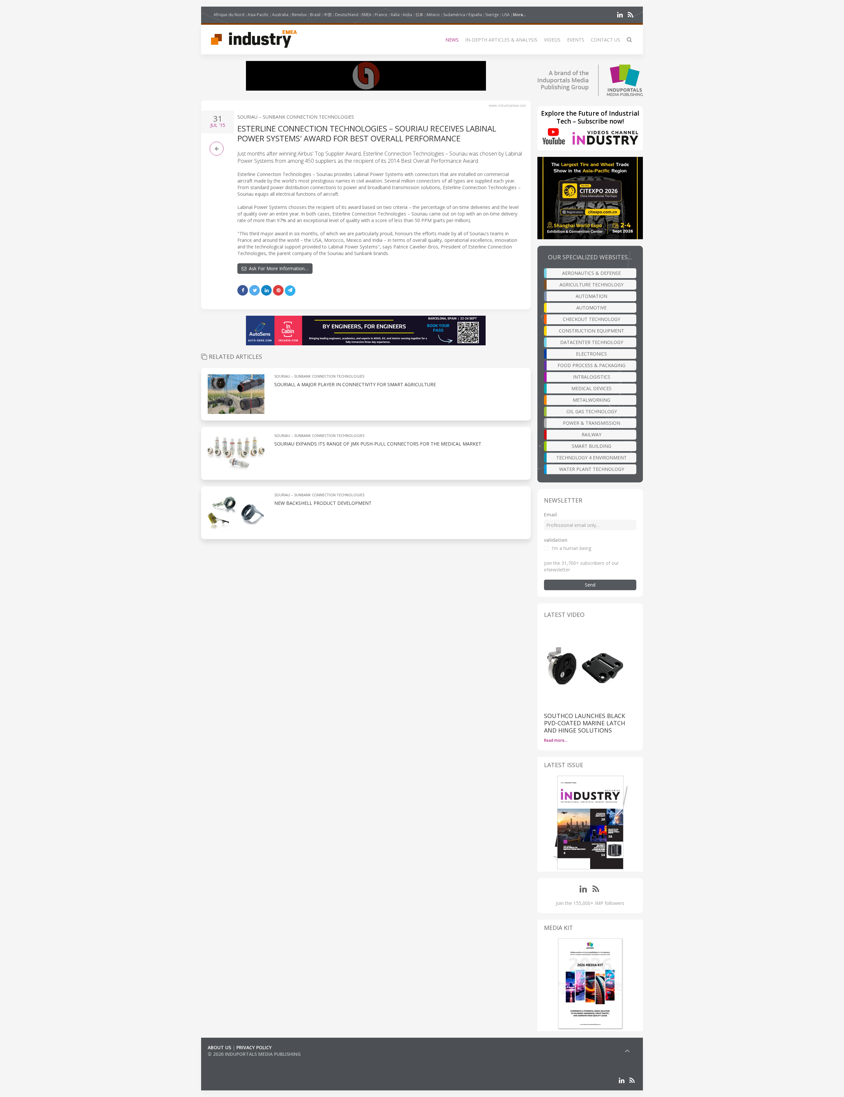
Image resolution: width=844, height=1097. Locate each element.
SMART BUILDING (591, 446)
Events (575, 40)
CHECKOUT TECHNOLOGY (591, 319)
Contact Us (605, 40)
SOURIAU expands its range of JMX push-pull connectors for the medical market (377, 444)
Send (590, 585)
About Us (219, 1047)
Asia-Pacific (258, 14)
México (433, 14)
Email (550, 514)
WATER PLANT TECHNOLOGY (591, 469)
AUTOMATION (591, 296)
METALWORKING (591, 400)
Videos (552, 40)
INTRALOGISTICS (591, 377)
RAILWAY (591, 434)
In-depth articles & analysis (501, 40)
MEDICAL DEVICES (591, 388)
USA (506, 14)
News (452, 40)
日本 (419, 14)
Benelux (299, 14)
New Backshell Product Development (323, 503)
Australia (280, 14)
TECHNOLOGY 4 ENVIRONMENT (591, 457)
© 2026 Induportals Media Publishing (254, 1054)
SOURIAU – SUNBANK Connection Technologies (295, 117)
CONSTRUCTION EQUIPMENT (591, 331)
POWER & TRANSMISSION (591, 423)
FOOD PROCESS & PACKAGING (591, 365)
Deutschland (346, 14)
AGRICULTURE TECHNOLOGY (591, 284)
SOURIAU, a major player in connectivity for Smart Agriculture (355, 384)
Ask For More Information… (277, 268)
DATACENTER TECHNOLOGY (591, 342)
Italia (395, 14)
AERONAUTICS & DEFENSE (591, 273)
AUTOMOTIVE (591, 307)
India (407, 14)
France (381, 14)
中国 (328, 14)
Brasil (315, 14)
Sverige (492, 14)
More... (519, 14)
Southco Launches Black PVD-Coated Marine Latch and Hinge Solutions (584, 723)
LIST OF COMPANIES (230, 1060)
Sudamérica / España (462, 14)
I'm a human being (571, 548)
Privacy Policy (254, 1047)
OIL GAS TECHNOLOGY (591, 411)
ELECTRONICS (591, 354)
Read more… (555, 740)
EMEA (367, 14)
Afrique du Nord (229, 14)
